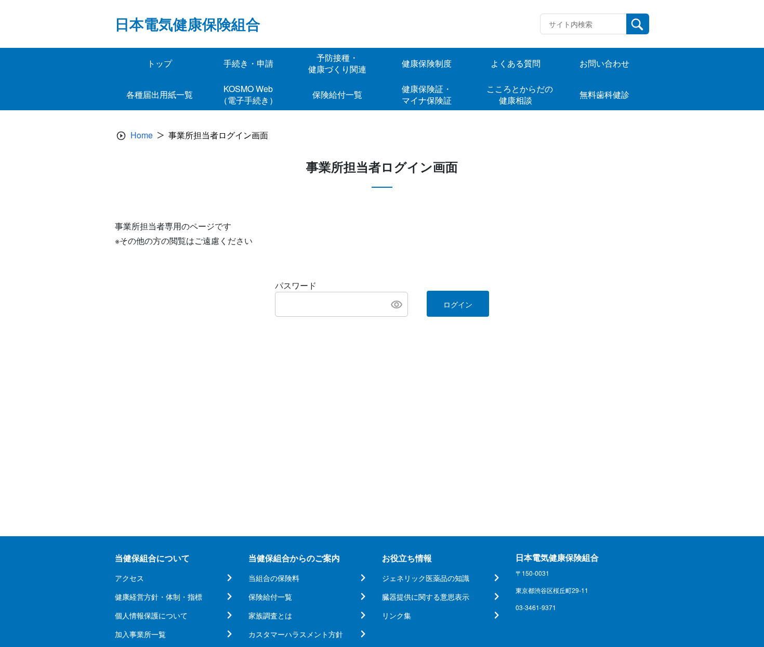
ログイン (457, 304)
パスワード (296, 285)
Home (141, 135)
